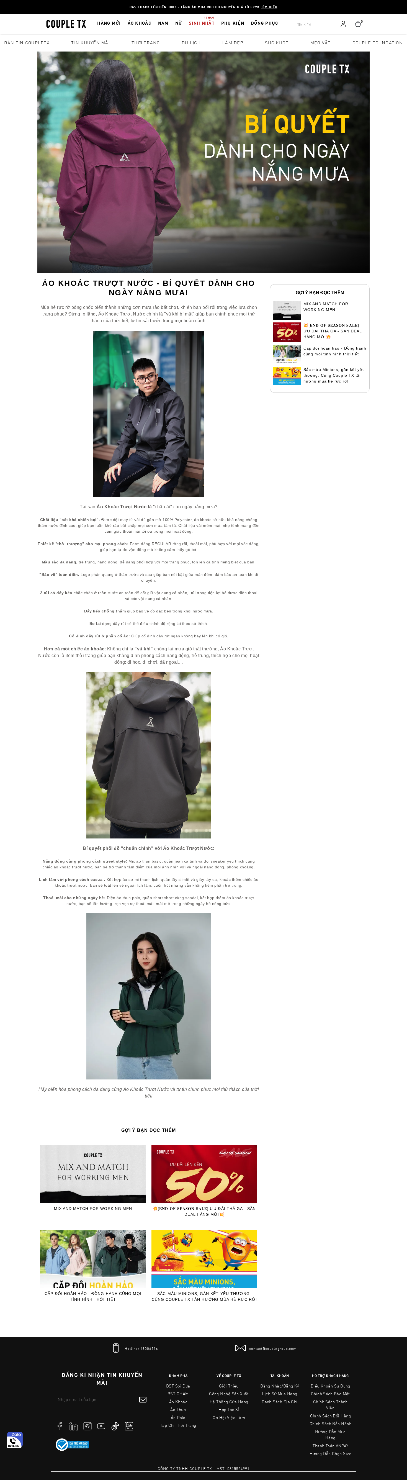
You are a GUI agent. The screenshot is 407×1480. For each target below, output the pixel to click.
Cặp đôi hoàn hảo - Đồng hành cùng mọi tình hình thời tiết (93, 1296)
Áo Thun (178, 1409)
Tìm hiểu (269, 7)
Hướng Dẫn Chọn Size (330, 1453)
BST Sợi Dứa (178, 1386)
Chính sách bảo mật (330, 1393)
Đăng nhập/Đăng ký (279, 1386)
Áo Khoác (178, 1401)
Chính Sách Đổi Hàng (330, 1416)
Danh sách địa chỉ (280, 1401)
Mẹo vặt (320, 42)
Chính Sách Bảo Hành (330, 1423)
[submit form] (142, 1399)
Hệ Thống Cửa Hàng (229, 1401)
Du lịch (191, 42)
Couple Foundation (377, 42)
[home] (66, 23)
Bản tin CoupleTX (27, 42)
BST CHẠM (178, 1393)
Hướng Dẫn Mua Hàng (330, 1435)
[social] (60, 1426)
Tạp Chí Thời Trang (178, 1425)
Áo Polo (178, 1417)
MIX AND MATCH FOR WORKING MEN (93, 1208)
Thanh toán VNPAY (330, 1445)
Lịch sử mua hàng (279, 1393)
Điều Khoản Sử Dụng (330, 1386)
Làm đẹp (232, 42)
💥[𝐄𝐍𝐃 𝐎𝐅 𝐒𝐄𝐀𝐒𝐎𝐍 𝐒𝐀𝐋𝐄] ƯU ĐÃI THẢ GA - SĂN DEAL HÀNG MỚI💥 (204, 1211)
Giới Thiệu (229, 1386)
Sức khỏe (276, 42)
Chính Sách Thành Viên (330, 1405)
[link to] (72, 1444)
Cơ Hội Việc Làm (229, 1417)
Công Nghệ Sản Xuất (229, 1393)
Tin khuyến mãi (90, 42)
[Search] (3, 3)
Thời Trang (146, 42)
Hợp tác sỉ (228, 1409)
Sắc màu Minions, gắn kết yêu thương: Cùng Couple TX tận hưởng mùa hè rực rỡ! (204, 1296)
